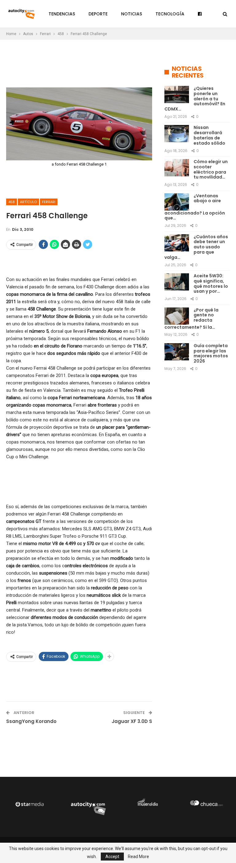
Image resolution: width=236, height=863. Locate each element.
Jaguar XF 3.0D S (132, 721)
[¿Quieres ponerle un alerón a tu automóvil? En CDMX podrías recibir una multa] (176, 94)
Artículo (28, 201)
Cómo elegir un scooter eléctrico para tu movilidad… (211, 169)
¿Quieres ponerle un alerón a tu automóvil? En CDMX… (194, 98)
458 (11, 201)
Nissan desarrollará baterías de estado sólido (209, 135)
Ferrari (48, 201)
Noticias (131, 14)
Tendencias (62, 14)
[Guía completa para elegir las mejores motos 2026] (176, 351)
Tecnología (169, 14)
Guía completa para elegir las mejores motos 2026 (211, 353)
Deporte (98, 14)
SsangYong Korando (31, 721)
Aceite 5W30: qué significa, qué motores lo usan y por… (211, 283)
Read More (138, 856)
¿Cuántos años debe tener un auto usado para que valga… (196, 247)
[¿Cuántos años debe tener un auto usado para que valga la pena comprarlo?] (176, 242)
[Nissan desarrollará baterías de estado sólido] (176, 133)
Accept (112, 856)
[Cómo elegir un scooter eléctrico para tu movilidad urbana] (176, 167)
